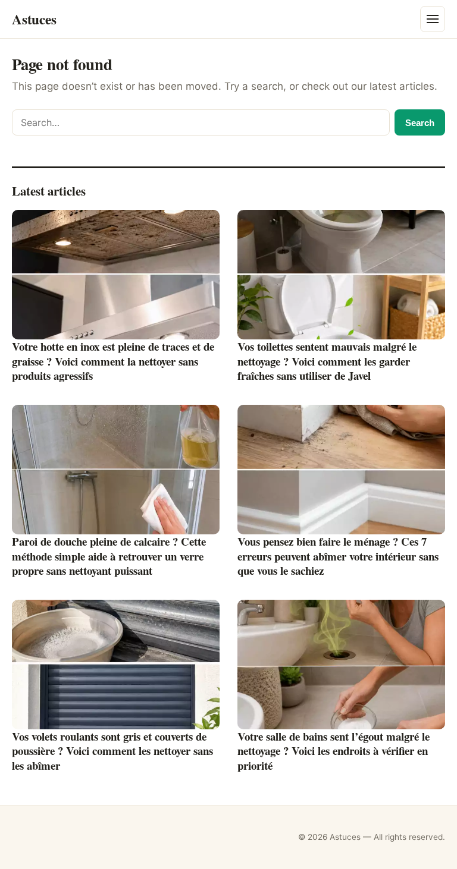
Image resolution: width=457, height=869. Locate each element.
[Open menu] (432, 19)
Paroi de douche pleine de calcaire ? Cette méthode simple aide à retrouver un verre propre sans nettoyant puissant (109, 555)
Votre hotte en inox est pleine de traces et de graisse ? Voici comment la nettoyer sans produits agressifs (113, 360)
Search (419, 123)
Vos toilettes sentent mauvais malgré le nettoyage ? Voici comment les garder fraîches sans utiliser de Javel (327, 360)
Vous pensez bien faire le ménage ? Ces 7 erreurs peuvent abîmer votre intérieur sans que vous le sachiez (338, 555)
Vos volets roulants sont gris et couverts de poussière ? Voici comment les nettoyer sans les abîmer (112, 750)
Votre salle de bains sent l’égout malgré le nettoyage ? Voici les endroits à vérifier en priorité (333, 750)
